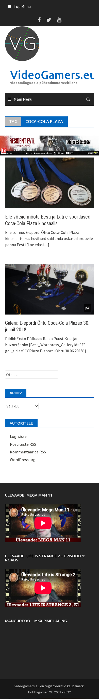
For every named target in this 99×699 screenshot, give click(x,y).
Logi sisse (18, 436)
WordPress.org (23, 459)
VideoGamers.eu (53, 74)
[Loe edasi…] (37, 244)
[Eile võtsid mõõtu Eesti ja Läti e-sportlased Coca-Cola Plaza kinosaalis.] (49, 182)
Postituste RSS (23, 444)
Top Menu (22, 6)
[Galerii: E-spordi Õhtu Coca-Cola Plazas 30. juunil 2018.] (49, 288)
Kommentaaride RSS (28, 451)
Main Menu (23, 99)
